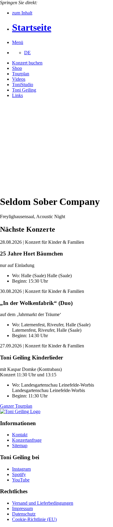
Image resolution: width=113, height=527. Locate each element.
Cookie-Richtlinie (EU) (34, 519)
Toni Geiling (24, 90)
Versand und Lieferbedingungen (42, 503)
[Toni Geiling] (20, 411)
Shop (17, 68)
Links (17, 95)
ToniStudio (22, 84)
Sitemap (19, 445)
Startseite (31, 27)
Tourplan (20, 73)
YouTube (21, 479)
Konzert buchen (27, 62)
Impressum (22, 508)
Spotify (19, 474)
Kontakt (19, 434)
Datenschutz (24, 513)
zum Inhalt (22, 12)
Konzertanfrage (27, 440)
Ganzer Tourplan (16, 406)
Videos (18, 79)
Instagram (21, 469)
